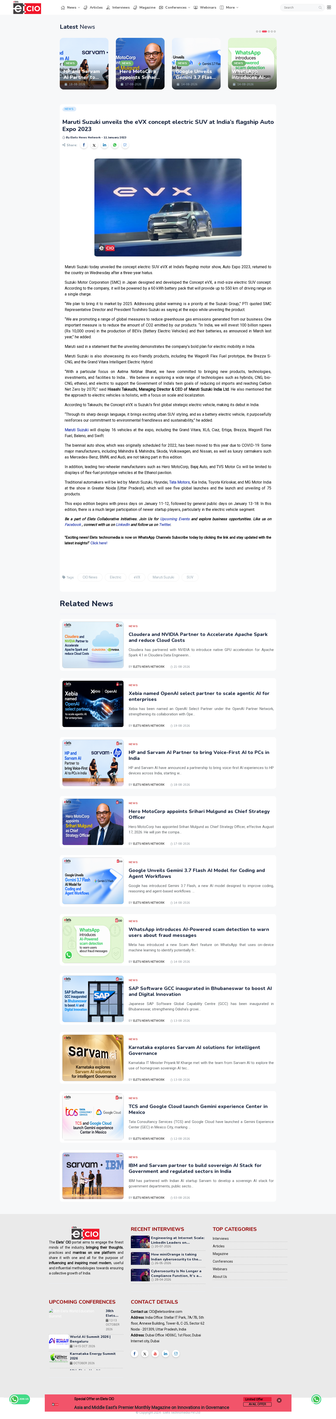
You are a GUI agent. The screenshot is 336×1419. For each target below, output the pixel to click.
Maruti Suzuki (163, 577)
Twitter (164, 524)
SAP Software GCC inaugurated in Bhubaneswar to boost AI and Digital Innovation (200, 991)
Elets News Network (149, 667)
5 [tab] (272, 31)
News (71, 7)
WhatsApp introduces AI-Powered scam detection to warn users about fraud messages (199, 932)
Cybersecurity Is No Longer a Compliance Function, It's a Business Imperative (176, 1276)
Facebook (73, 524)
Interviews (121, 7)
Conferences (175, 7)
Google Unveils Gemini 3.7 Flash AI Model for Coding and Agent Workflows (197, 873)
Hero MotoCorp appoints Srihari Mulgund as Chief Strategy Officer (199, 814)
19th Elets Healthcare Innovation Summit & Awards (95, 1347)
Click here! (99, 543)
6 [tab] (275, 31)
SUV (190, 577)
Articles (96, 7)
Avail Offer (257, 1404)
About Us (220, 1277)
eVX (137, 577)
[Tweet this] (94, 144)
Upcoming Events (175, 519)
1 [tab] (257, 31)
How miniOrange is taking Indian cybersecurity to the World (174, 1259)
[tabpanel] (69, 63)
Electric (115, 577)
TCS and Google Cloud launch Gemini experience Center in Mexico (198, 1109)
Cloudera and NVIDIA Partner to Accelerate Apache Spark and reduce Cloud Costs (198, 637)
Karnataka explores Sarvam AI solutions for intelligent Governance (194, 1050)
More (230, 7)
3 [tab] (263, 31)
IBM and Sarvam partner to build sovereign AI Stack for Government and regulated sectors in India (195, 1168)
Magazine (147, 7)
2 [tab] (260, 31)
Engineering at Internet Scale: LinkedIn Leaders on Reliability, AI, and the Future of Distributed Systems (178, 1245)
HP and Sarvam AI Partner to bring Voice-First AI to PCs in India (199, 755)
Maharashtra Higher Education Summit (112, 1368)
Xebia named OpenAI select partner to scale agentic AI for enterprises (199, 696)
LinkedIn (123, 524)
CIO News (90, 577)
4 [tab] (267, 31)
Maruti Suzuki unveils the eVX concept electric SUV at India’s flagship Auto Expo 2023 (168, 125)
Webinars (208, 7)
